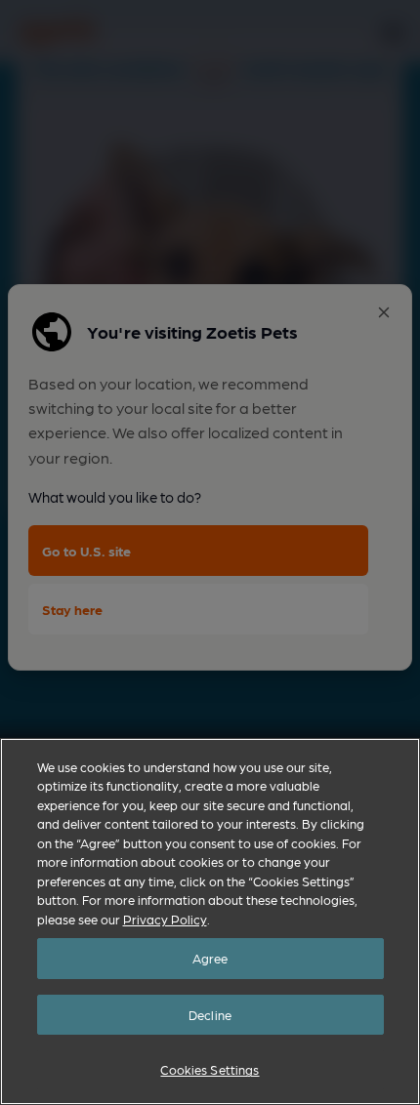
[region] (210, 921)
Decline (210, 1014)
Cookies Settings (209, 1069)
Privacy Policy (165, 919)
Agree (210, 958)
